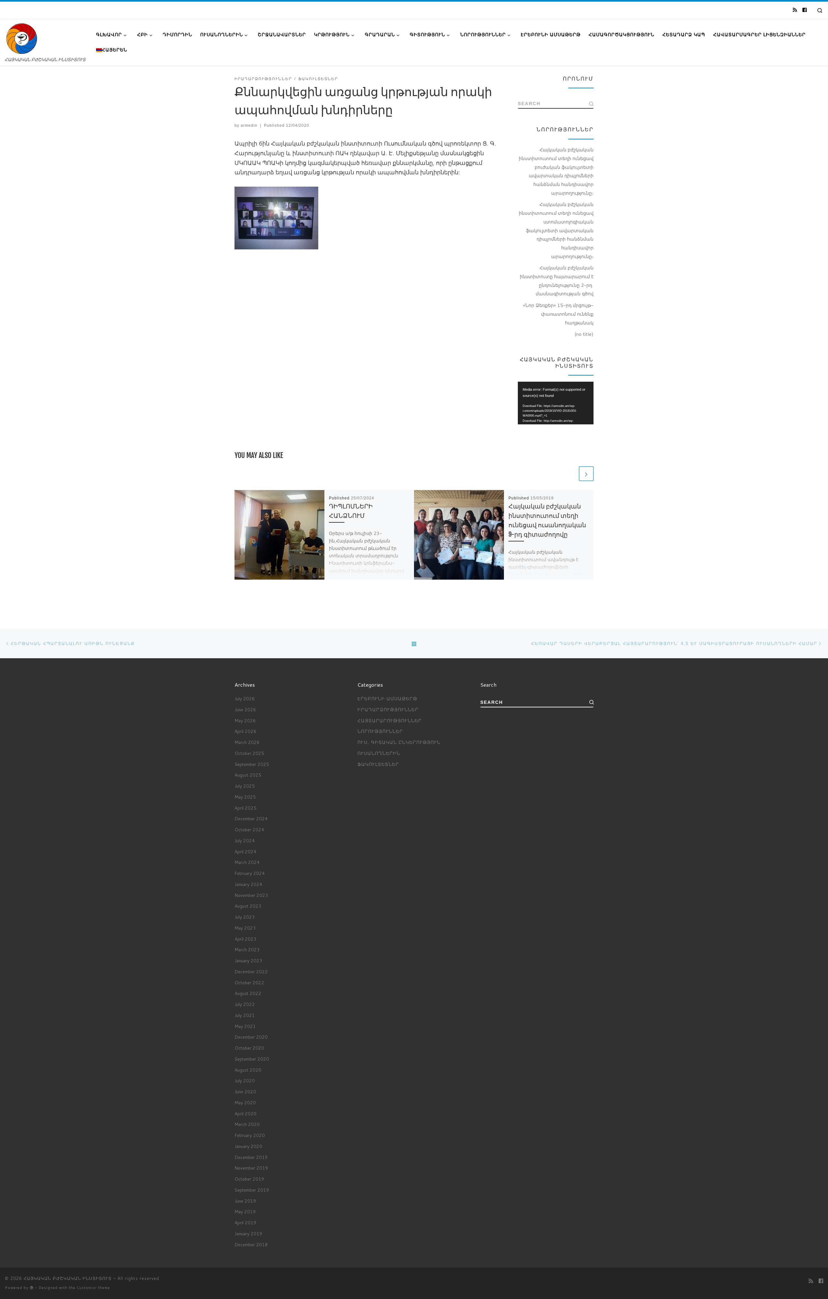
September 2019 (251, 1190)
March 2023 (247, 949)
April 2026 (245, 731)
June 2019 (245, 1201)
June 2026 (245, 709)
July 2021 (244, 1015)
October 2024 (249, 829)
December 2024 (251, 818)
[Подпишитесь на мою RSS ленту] (795, 10)
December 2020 (251, 1037)
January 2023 (248, 960)
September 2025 (251, 764)
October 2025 (249, 753)
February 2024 (249, 873)
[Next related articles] (586, 473)
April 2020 (245, 1113)
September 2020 (251, 1059)
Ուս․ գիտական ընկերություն (399, 742)
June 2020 (245, 1091)
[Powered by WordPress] (32, 1287)
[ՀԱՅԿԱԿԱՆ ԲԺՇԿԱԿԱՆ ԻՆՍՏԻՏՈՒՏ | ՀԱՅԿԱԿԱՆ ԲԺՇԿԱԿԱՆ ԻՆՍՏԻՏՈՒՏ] (21, 38)
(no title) (584, 334)
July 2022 (244, 1004)
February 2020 (249, 1135)
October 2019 (249, 1179)
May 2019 (245, 1211)
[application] (556, 403)
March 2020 (247, 1124)
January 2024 (248, 884)
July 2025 (244, 786)
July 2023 (244, 917)
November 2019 (251, 1168)
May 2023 (245, 928)
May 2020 (245, 1102)
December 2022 (251, 971)
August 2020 (247, 1070)
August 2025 (247, 775)
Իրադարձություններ (388, 709)
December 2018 (251, 1244)
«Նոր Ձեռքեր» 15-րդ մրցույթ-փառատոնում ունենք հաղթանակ (558, 314)
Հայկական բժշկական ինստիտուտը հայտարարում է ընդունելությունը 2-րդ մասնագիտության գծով (557, 280)
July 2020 (244, 1080)
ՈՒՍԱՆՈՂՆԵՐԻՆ (378, 753)
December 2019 (251, 1157)
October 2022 (249, 982)
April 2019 (245, 1222)
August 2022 (247, 993)
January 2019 (248, 1233)
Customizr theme (93, 1287)
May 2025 (245, 797)
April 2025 (245, 808)
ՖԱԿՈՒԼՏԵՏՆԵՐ (378, 764)
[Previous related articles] (570, 473)
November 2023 (251, 895)
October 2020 (249, 1048)
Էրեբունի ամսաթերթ (387, 698)
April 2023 (245, 939)
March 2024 (247, 862)
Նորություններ (380, 731)
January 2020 (248, 1146)
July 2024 (244, 840)
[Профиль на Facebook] (804, 10)
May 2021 (245, 1026)
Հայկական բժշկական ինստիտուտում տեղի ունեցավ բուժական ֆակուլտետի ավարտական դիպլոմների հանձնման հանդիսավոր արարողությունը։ (556, 171)
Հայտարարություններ (389, 720)
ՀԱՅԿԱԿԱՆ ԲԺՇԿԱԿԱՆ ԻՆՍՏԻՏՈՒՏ (68, 1278)
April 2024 (245, 851)
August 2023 (247, 906)
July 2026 (244, 698)
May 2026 (245, 720)
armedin (249, 125)
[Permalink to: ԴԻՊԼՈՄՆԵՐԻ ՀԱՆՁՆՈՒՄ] (279, 535)
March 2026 (247, 742)
